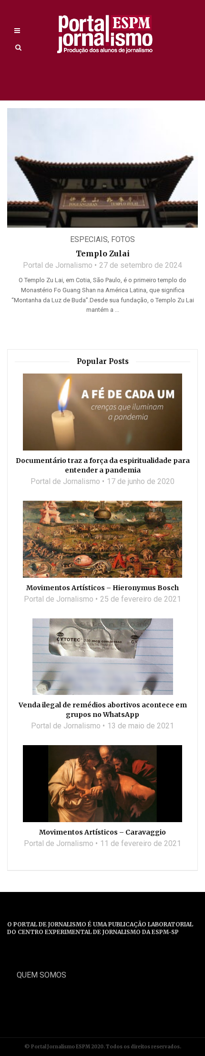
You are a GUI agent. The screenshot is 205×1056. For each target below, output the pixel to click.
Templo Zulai (103, 253)
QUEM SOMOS (41, 974)
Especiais (89, 239)
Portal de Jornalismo (57, 265)
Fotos (123, 239)
